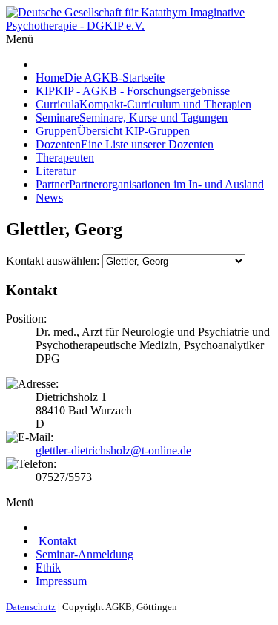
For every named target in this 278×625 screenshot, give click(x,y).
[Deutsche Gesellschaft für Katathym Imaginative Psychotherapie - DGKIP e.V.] (139, 25)
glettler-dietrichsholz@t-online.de (113, 450)
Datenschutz (31, 606)
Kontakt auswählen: (52, 260)
